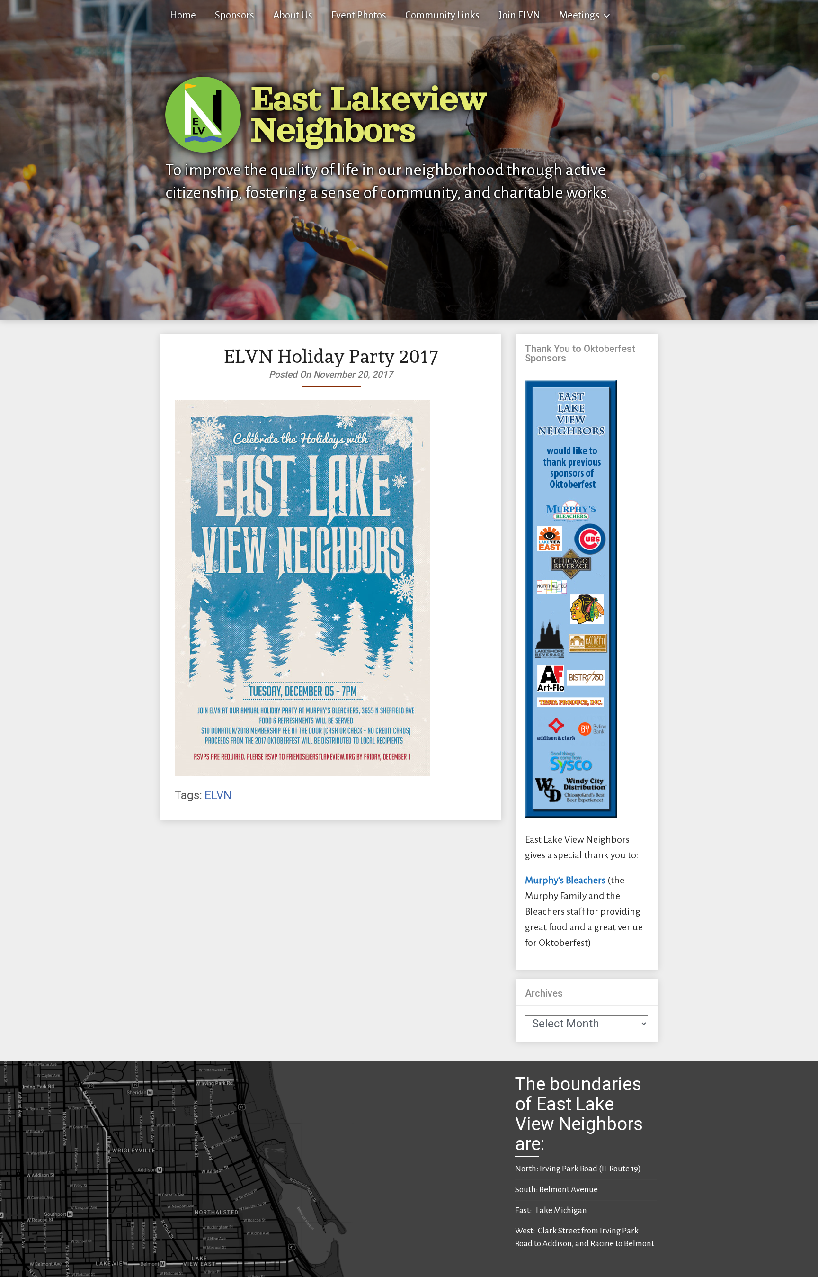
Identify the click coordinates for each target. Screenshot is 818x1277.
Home (183, 15)
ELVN (217, 795)
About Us (292, 15)
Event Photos (358, 15)
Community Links (442, 15)
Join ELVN (519, 15)
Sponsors (234, 15)
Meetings (579, 15)
